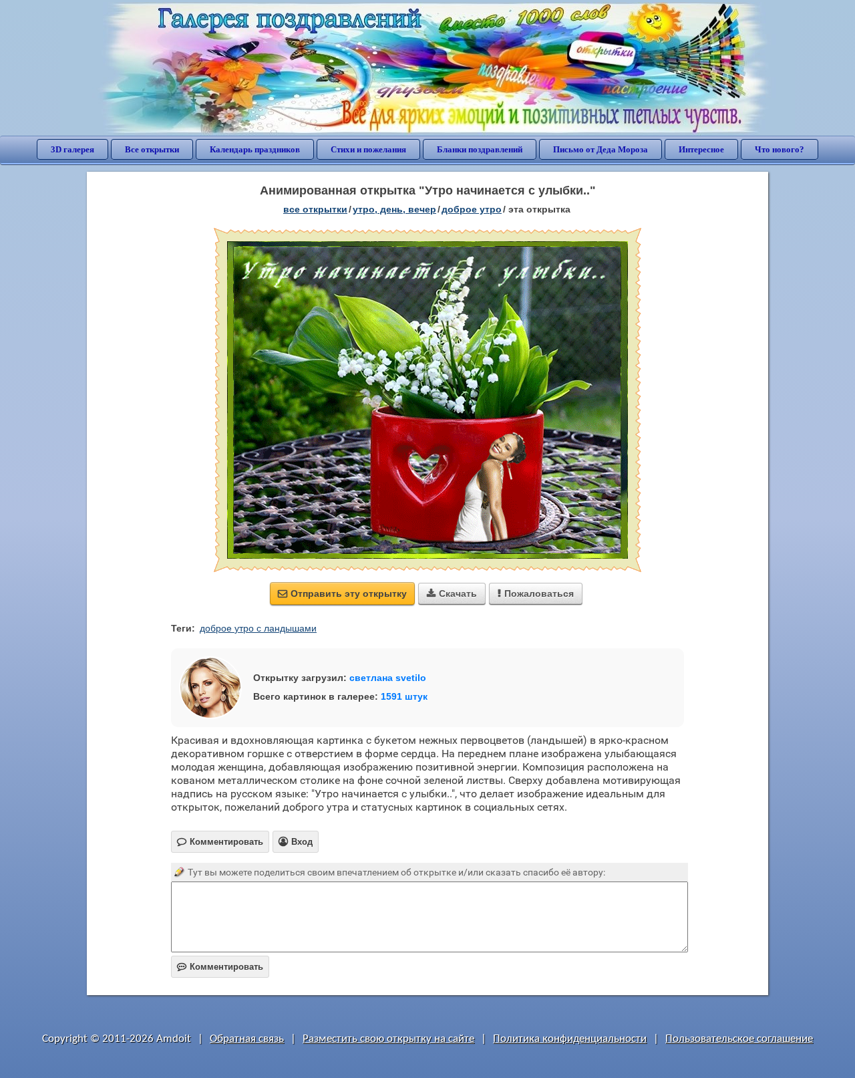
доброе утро (472, 209)
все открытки (315, 209)
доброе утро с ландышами (258, 628)
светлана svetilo (387, 677)
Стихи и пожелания (368, 149)
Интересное (701, 149)
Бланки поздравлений (479, 149)
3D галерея (72, 149)
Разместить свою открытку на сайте (388, 1039)
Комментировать (220, 967)
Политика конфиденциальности (570, 1039)
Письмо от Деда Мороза (600, 149)
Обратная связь (247, 1039)
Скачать (452, 593)
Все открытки (152, 149)
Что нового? (779, 149)
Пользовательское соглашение (739, 1039)
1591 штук (404, 696)
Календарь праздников (255, 149)
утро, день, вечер (394, 209)
